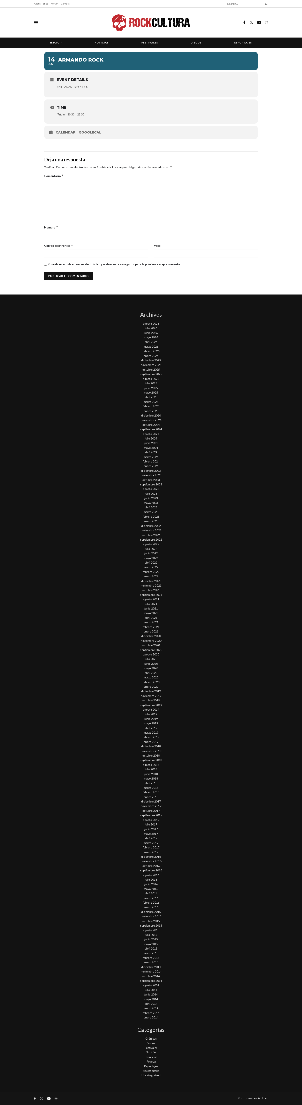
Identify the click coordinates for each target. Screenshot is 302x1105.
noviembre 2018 (151, 751)
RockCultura (260, 1098)
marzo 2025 (151, 401)
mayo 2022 (151, 558)
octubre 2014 (151, 976)
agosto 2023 (151, 489)
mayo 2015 (151, 944)
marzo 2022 (151, 567)
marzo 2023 (151, 512)
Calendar (66, 132)
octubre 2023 (151, 480)
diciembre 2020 (151, 636)
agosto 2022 (151, 544)
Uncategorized (151, 1075)
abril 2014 (151, 1003)
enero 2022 (151, 576)
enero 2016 (151, 907)
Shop (45, 3)
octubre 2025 (151, 369)
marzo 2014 (151, 1008)
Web (157, 245)
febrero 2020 (151, 682)
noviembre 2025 (151, 364)
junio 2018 (151, 774)
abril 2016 (151, 893)
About (37, 3)
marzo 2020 (151, 677)
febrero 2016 (151, 902)
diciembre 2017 (151, 801)
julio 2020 (151, 659)
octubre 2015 (151, 921)
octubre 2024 (151, 424)
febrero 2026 (151, 351)
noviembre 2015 (151, 916)
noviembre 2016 (151, 861)
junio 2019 (151, 718)
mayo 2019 (151, 723)
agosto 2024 (151, 434)
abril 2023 (151, 507)
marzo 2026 (151, 346)
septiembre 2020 (151, 650)
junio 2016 (151, 884)
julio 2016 (151, 879)
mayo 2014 (151, 999)
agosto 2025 (151, 378)
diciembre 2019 (151, 691)
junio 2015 (151, 939)
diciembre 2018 (151, 746)
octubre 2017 (151, 810)
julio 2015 (151, 934)
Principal (151, 1057)
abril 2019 (151, 728)
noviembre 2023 (151, 475)
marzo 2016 (151, 898)
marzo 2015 (151, 953)
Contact (65, 3)
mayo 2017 (151, 833)
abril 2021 (151, 617)
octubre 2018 (151, 755)
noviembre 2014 (151, 971)
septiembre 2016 (151, 870)
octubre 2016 (151, 866)
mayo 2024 (151, 447)
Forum (54, 3)
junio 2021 (151, 608)
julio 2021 (151, 604)
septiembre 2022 (151, 539)
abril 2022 (151, 562)
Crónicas (151, 1038)
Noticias (102, 42)
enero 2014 (151, 1017)
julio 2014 (151, 990)
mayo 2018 (151, 778)
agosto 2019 (151, 709)
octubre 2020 (151, 645)
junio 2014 (151, 994)
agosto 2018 (151, 764)
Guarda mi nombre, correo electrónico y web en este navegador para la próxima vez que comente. (114, 264)
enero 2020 (151, 686)
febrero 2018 (151, 792)
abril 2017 (151, 838)
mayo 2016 (151, 888)
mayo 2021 (151, 613)
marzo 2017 (151, 843)
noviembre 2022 (151, 530)
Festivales (149, 42)
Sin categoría (151, 1070)
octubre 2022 (151, 535)
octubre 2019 (151, 700)
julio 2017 (151, 824)
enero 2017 (151, 852)
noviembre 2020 (151, 640)
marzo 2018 (151, 787)
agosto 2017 (151, 820)
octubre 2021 (151, 590)
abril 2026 (151, 342)
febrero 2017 (151, 847)
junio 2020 (151, 663)
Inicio (55, 42)
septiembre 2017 (151, 815)
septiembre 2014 (151, 980)
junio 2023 (151, 498)
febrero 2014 (151, 1013)
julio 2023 (151, 493)
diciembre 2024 (151, 415)
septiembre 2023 (151, 484)
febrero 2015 (151, 957)
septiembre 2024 (151, 429)
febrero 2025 (151, 406)
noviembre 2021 (151, 585)
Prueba (151, 1061)
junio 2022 (151, 553)
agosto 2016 (151, 875)
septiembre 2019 (151, 705)
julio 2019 (151, 714)
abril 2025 (151, 397)
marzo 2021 (151, 622)
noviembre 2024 (151, 420)
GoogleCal (90, 132)
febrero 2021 (151, 627)
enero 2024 (151, 466)
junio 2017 (151, 829)
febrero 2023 (151, 516)
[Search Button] (265, 3)
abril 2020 (151, 673)
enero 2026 (151, 355)
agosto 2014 (151, 985)
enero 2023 (151, 521)
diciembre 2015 (151, 911)
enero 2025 (151, 411)
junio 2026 (151, 332)
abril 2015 (151, 948)
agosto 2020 (151, 654)
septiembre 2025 (151, 374)
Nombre (51, 227)
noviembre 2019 (151, 695)
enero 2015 (151, 962)
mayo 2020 (151, 668)
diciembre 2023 (151, 470)
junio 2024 (151, 443)
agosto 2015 (151, 930)
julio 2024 (151, 438)
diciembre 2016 (151, 856)
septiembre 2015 (151, 925)
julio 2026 (151, 328)
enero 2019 (151, 741)
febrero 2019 (151, 737)
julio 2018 (151, 769)
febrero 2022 (151, 571)
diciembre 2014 (151, 967)
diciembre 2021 (151, 581)
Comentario (53, 176)
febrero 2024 (151, 461)
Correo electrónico (58, 246)
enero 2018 (151, 797)
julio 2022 (151, 548)
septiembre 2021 (151, 594)
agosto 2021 (151, 599)
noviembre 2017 (151, 806)
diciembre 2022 (151, 525)
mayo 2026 (151, 337)
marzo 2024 (151, 457)
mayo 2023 (151, 503)
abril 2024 (151, 452)
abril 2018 (151, 783)
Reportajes (243, 42)
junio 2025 (151, 388)
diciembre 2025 (151, 360)
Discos (196, 42)
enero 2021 (151, 631)
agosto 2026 (151, 323)
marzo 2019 (151, 732)
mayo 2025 (151, 392)
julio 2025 (151, 383)
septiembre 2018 (151, 760)
